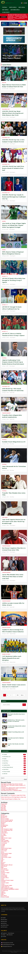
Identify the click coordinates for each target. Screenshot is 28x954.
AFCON (3, 815)
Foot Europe (4, 843)
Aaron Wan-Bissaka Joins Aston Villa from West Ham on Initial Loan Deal (12, 576)
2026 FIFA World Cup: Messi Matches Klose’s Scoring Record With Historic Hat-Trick (12, 113)
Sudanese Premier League (7, 880)
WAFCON (4, 82)
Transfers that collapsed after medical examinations (13, 787)
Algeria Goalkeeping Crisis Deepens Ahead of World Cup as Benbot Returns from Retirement (13, 362)
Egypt (2, 836)
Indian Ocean (4, 849)
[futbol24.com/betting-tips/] (14, 39)
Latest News (4, 856)
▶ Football (3, 917)
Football (4, 7)
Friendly (3, 845)
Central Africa (4, 833)
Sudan (2, 879)
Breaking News (4, 825)
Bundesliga (3, 826)
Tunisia (2, 884)
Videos (2, 891)
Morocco (3, 862)
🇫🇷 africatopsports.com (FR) (7, 942)
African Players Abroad (6, 821)
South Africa (4, 875)
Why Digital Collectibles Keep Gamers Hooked (17, 14)
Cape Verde (5, 517)
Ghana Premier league (6, 848)
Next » (22, 695)
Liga (2, 858)
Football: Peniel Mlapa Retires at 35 (13, 442)
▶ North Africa (4, 919)
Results (3, 871)
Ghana (2, 847)
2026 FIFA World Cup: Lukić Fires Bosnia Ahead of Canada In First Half (13, 168)
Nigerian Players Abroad (6, 865)
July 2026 (3, 805)
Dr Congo (3, 834)
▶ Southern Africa (4, 925)
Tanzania (3, 881)
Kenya (2, 852)
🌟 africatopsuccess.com (6, 946)
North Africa (12, 7)
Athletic (3, 824)
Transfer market (6, 413)
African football (6, 627)
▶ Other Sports (4, 927)
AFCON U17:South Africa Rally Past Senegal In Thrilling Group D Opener (13, 280)
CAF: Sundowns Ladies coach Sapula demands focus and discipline (11, 658)
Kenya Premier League (6, 853)
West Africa (22, 7)
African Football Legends (7, 820)
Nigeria (4, 221)
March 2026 (4, 810)
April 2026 (3, 809)
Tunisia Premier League (6, 885)
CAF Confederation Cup (6, 830)
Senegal (3, 874)
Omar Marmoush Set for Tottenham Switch (11, 790)
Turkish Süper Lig (5, 886)
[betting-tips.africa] (14, 31)
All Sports (5, 53)
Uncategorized (4, 890)
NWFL (2, 867)
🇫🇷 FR (22, 3)
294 (17, 695)
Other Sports (5, 12)
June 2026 (3, 806)
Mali (2, 861)
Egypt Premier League (6, 838)
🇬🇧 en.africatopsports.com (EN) (7, 944)
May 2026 (3, 807)
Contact (15, 952)
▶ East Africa (4, 923)
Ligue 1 (2, 859)
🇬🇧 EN (25, 3)
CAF (2, 827)
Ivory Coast (4, 850)
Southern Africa (15, 9)
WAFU (2, 894)
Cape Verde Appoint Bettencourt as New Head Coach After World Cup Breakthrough (13, 521)
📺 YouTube (3, 936)
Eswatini (3, 839)
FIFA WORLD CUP (6, 109)
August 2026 (4, 804)
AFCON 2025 (4, 816)
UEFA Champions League (7, 888)
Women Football (6, 654)
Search (2, 778)
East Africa (5, 9)
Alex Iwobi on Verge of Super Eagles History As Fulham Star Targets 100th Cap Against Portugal (14, 225)
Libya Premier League (6, 857)
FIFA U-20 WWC (5, 840)
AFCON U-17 (5, 276)
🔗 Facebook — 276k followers (7, 933)
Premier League (4, 870)
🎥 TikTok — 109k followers (6, 934)
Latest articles (4, 854)
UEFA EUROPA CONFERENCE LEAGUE (10, 889)
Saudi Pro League (5, 872)
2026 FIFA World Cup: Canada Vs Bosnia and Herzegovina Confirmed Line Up (13, 196)
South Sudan (4, 876)
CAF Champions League (6, 829)
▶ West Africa (4, 921)
